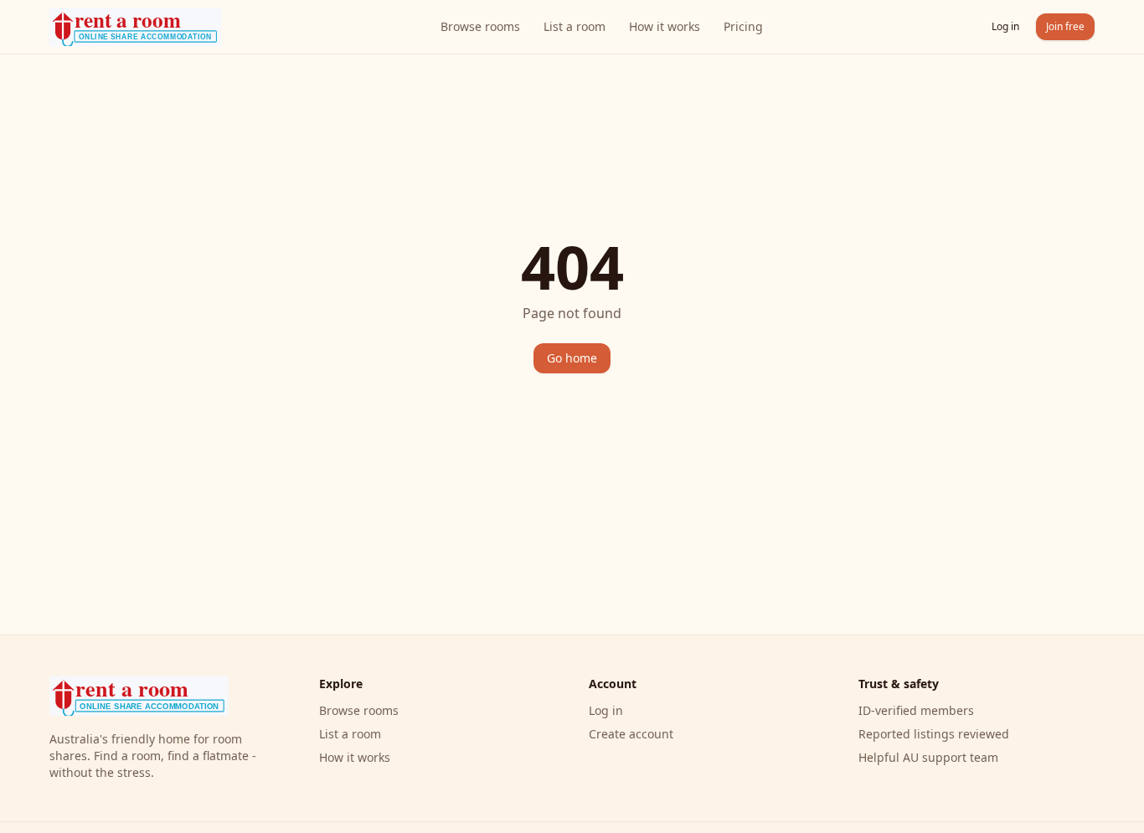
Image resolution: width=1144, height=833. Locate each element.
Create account (631, 734)
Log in (1005, 26)
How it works (664, 26)
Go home (572, 358)
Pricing (743, 26)
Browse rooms (480, 26)
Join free (1065, 26)
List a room (574, 26)
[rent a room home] (135, 27)
